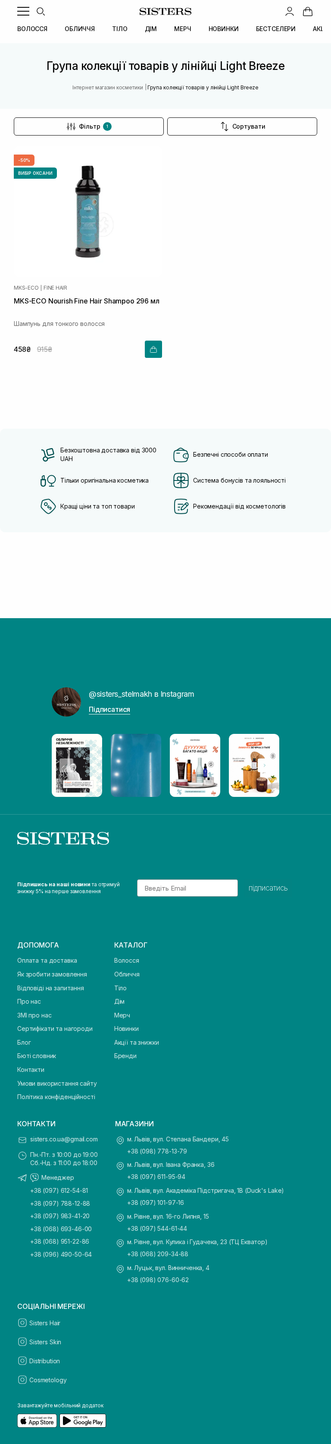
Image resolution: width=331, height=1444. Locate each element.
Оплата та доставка (47, 960)
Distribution (44, 1361)
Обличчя (127, 974)
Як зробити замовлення (52, 974)
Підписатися (109, 709)
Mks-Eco (26, 288)
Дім (119, 1001)
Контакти (30, 1069)
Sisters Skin (45, 1342)
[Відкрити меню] (23, 11)
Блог (24, 1042)
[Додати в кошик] (153, 349)
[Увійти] (290, 11)
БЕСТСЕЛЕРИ (276, 28)
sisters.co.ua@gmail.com (64, 1139)
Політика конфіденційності (56, 1096)
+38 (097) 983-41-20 (60, 1216)
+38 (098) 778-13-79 (157, 1151)
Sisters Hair (44, 1323)
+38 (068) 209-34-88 (157, 1254)
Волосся (126, 960)
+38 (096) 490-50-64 (61, 1254)
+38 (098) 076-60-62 (158, 1279)
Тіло (120, 988)
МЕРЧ (182, 28)
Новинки (126, 1028)
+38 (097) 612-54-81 (59, 1190)
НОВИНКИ (224, 28)
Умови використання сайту (57, 1083)
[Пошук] (40, 11)
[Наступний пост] (265, 765)
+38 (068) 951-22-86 (59, 1241)
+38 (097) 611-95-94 (156, 1176)
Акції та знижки (136, 1042)
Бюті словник (36, 1055)
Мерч (122, 1015)
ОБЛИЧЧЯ (80, 28)
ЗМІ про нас (34, 1015)
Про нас (29, 1001)
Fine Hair (55, 288)
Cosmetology (47, 1380)
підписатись (268, 888)
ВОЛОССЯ (32, 28)
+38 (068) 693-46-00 (61, 1228)
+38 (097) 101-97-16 (155, 1202)
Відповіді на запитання (50, 988)
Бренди (125, 1055)
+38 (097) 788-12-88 (60, 1203)
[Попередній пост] (66, 765)
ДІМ (151, 28)
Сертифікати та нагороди (55, 1028)
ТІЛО (119, 28)
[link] (308, 11)
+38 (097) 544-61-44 (157, 1228)
